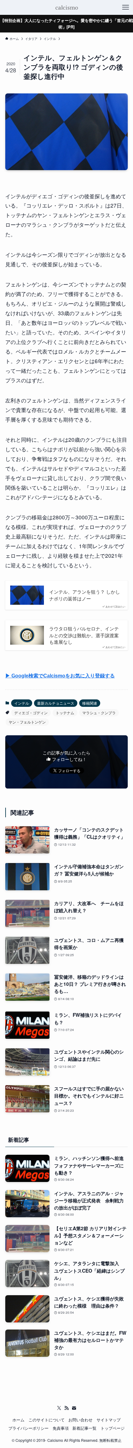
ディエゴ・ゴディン (31, 712)
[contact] (74, 1408)
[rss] (66, 1408)
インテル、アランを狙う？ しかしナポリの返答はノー (84, 595)
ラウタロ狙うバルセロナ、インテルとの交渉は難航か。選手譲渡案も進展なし (84, 635)
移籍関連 (89, 703)
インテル (21, 703)
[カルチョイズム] (66, 7)
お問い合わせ (80, 1420)
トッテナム (65, 712)
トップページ (113, 1428)
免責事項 (61, 1428)
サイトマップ (109, 1420)
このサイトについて (46, 1420)
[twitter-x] (59, 1408)
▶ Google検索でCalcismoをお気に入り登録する (60, 675)
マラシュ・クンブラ (99, 712)
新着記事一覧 (84, 1428)
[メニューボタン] (125, 7)
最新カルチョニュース (55, 703)
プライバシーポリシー (28, 1428)
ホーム (18, 1420)
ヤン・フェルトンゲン (27, 721)
